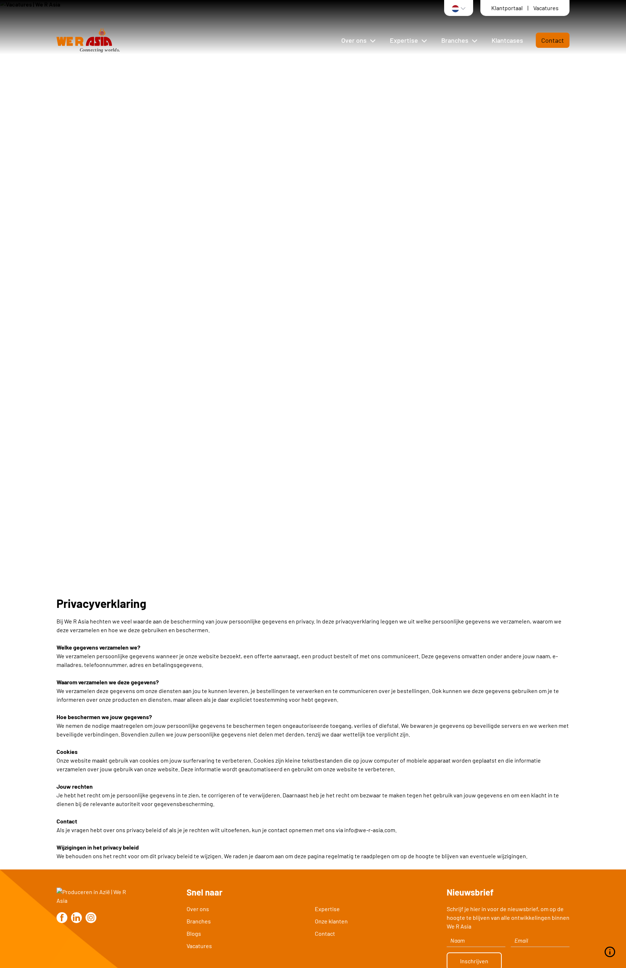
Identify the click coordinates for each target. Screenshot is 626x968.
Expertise (327, 908)
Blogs (194, 933)
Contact (552, 40)
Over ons (198, 908)
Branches (199, 921)
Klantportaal (507, 7)
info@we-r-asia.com (369, 829)
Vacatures (546, 7)
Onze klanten (331, 921)
